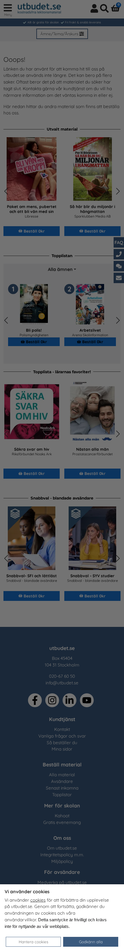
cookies (38, 900)
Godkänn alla (91, 941)
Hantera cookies (33, 941)
